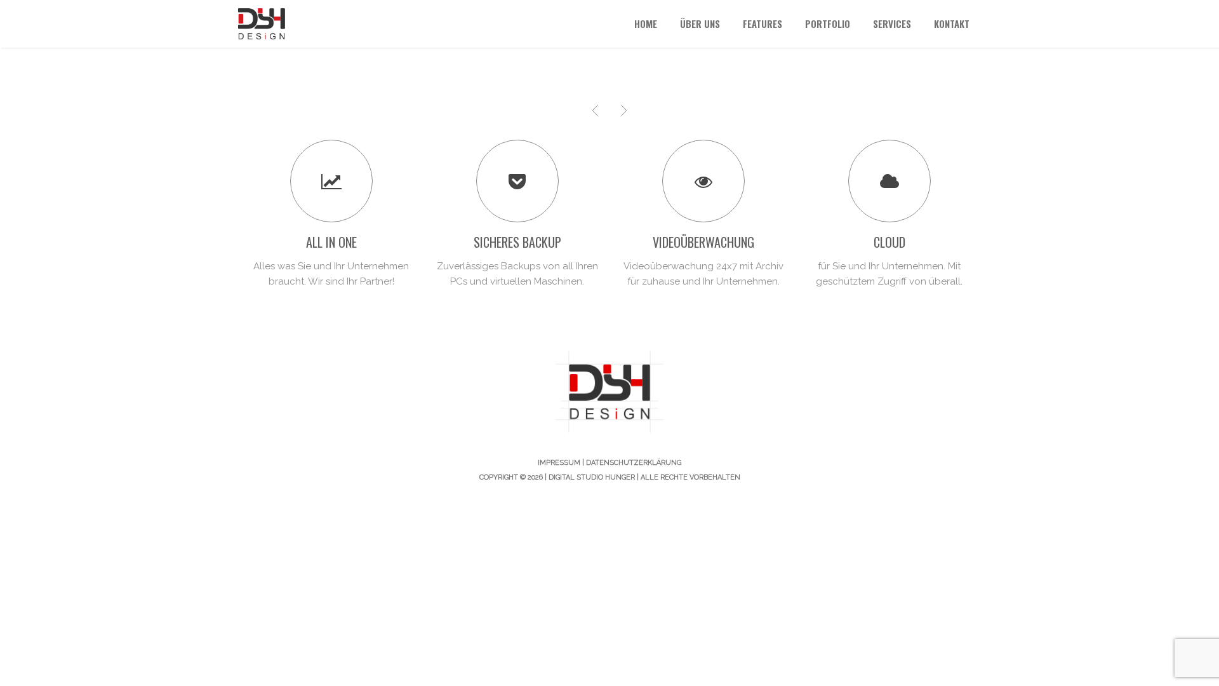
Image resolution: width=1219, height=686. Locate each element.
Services (892, 23)
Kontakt (951, 23)
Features (762, 23)
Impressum (559, 463)
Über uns (700, 23)
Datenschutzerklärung (633, 463)
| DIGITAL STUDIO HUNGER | (593, 477)
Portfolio (827, 23)
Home (645, 23)
